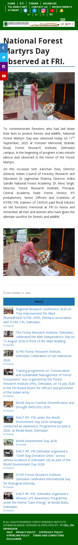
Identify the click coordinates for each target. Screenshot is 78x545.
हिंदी (51, 14)
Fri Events (8, 325)
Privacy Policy (26, 532)
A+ (29, 14)
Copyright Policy (51, 532)
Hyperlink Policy (17, 535)
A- (43, 14)
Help (9, 532)
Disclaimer (13, 538)
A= (36, 14)
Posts (39, 301)
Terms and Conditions (48, 535)
